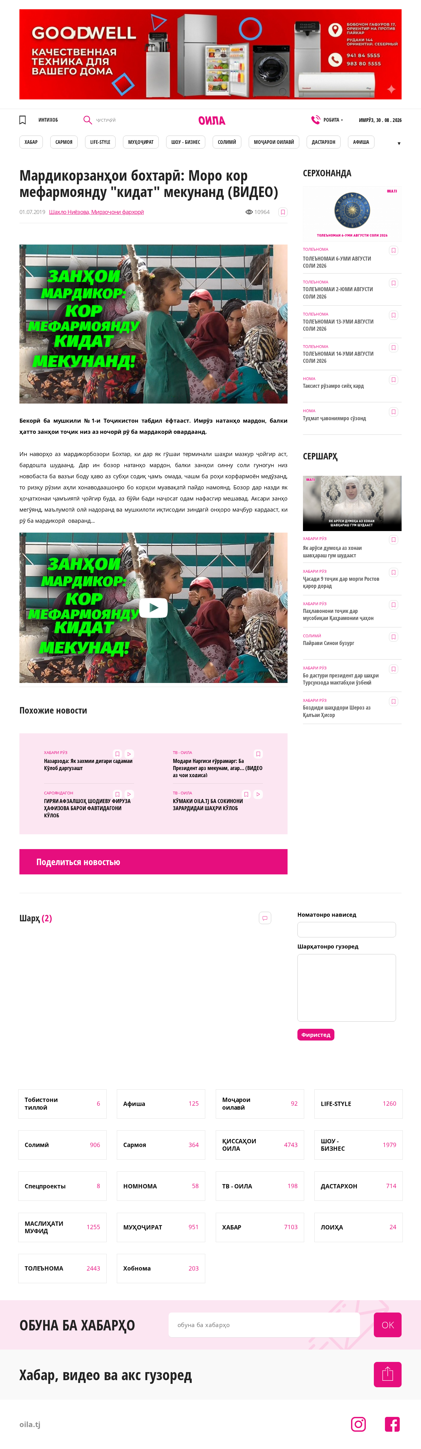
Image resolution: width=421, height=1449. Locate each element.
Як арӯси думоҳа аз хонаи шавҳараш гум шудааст (332, 551)
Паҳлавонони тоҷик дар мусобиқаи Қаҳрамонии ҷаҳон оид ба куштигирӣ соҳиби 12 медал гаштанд (338, 614)
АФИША (361, 142)
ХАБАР (31, 142)
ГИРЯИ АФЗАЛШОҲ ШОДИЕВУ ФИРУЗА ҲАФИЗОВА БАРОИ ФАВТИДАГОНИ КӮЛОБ (87, 807)
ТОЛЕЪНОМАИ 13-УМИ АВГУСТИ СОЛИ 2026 (338, 325)
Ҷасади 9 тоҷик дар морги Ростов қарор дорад (341, 582)
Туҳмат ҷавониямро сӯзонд (334, 418)
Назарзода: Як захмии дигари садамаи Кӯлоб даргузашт (88, 764)
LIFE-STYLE (100, 142)
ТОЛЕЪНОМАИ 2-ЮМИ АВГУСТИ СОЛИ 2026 (338, 293)
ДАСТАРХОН (323, 142)
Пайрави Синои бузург (328, 643)
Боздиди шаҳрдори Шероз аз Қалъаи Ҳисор (337, 711)
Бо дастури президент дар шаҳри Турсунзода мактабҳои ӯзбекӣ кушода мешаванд (341, 679)
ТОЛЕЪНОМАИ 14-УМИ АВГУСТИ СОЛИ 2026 (338, 357)
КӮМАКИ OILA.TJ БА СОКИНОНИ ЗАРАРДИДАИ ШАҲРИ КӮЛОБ (208, 805)
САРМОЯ (63, 142)
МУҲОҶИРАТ (141, 142)
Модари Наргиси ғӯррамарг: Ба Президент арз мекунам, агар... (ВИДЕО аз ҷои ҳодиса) (218, 767)
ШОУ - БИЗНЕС (185, 142)
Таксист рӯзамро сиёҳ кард (333, 385)
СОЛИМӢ (227, 142)
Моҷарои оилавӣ (274, 142)
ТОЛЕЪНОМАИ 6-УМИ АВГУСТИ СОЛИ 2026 (337, 262)
